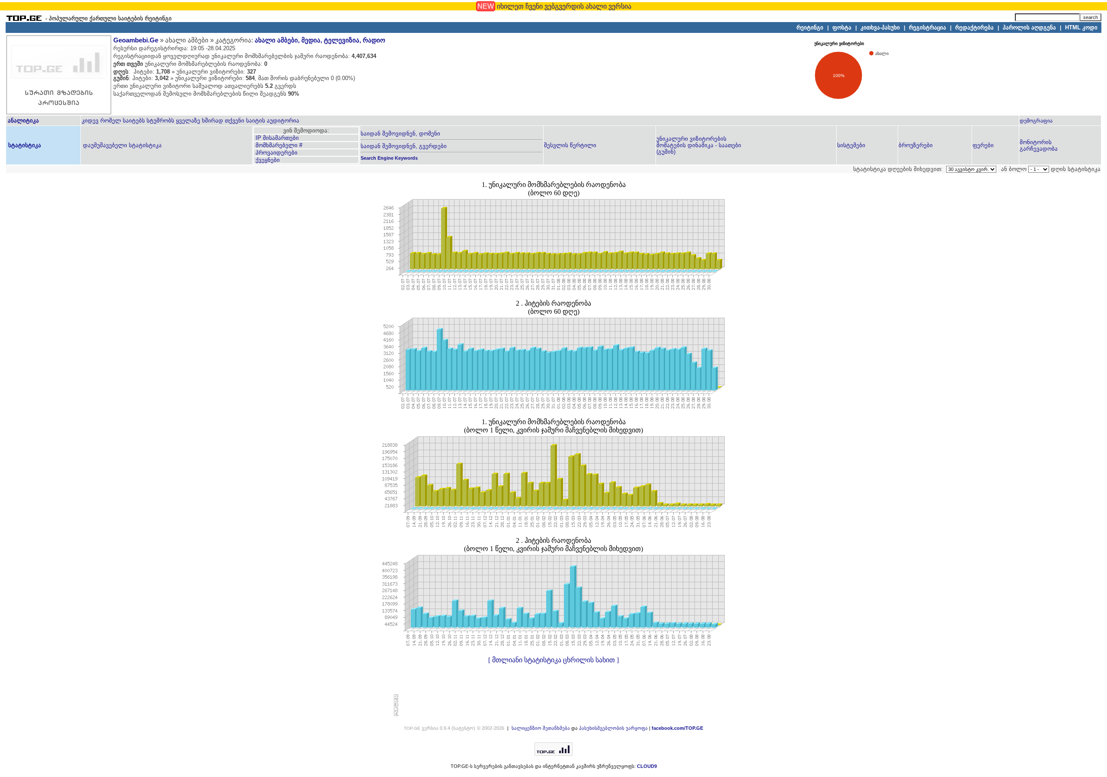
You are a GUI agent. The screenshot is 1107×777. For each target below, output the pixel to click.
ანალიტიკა (23, 120)
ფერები (983, 145)
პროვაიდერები (276, 152)
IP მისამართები (276, 138)
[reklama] (396, 714)
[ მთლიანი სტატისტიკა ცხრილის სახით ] (553, 660)
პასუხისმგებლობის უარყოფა (613, 728)
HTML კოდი (1081, 27)
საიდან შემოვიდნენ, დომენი (400, 133)
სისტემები (851, 145)
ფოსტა (841, 27)
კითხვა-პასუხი (880, 27)
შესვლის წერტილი (570, 145)
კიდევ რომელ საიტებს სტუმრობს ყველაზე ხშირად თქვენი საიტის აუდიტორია (190, 120)
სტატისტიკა (23, 145)
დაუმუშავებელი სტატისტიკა (121, 145)
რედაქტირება (974, 27)
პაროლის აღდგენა (1029, 27)
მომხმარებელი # (278, 145)
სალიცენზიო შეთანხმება (541, 728)
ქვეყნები (267, 160)
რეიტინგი (810, 27)
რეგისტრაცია (927, 27)
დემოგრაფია (1036, 121)
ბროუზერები (916, 145)
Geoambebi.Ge (135, 40)
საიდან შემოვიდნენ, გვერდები (404, 146)
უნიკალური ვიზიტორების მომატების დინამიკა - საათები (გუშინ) (698, 145)
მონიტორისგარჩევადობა (1039, 145)
